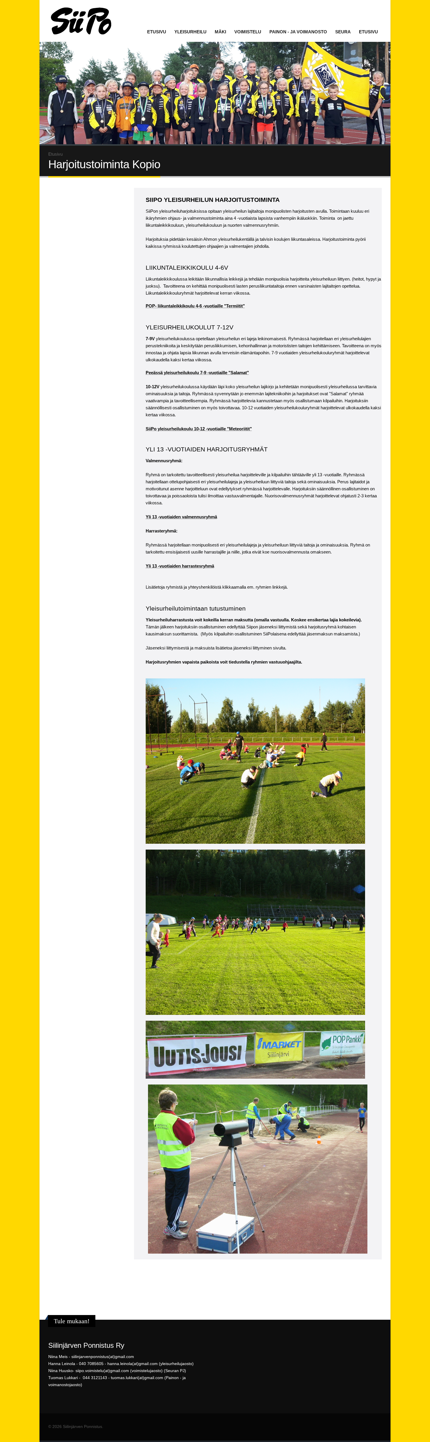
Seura (343, 31)
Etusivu (156, 31)
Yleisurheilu (190, 31)
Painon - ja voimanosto (298, 31)
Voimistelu (247, 31)
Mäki (220, 31)
